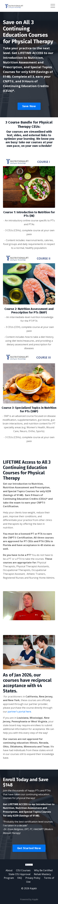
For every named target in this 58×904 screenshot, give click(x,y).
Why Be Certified (43, 870)
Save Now (29, 106)
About (9, 870)
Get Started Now (29, 848)
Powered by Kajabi (29, 899)
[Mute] (52, 618)
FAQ (19, 878)
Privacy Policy (32, 878)
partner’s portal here (19, 711)
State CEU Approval (19, 874)
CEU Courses (23, 870)
